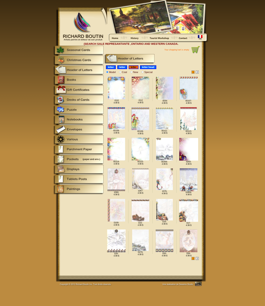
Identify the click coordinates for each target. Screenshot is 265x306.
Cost (124, 72)
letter (111, 67)
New (135, 72)
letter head (148, 67)
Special (148, 72)
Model (112, 72)
